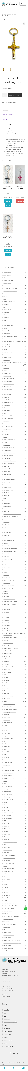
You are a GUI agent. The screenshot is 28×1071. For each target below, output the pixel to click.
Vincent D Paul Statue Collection (11, 916)
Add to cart (12, 95)
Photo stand (7, 720)
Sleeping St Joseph (8, 799)
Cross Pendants (7, 434)
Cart (5, 1016)
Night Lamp (6, 664)
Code (5, 413)
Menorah (6, 640)
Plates (5, 730)
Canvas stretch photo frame (10, 336)
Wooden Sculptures (8, 948)
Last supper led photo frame (10, 601)
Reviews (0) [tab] (5, 119)
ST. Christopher (7, 815)
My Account (4, 1068)
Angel (5, 293)
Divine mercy (7, 458)
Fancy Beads (6, 484)
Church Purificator (8, 402)
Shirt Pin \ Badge (8, 794)
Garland (5, 508)
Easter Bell (6, 466)
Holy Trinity (6, 556)
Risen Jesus (6, 757)
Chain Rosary (7, 360)
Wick (5, 929)
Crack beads (6, 421)
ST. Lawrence (7, 834)
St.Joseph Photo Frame (9, 855)
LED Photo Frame (8, 615)
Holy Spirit (6, 554)
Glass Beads (6, 522)
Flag (5, 498)
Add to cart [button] (8, 201)
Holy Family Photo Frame (10, 551)
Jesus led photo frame (9, 585)
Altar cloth (6, 285)
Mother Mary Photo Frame (10, 651)
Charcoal (6, 370)
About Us (6, 1010)
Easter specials (7, 474)
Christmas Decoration (9, 384)
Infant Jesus (7, 577)
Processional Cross (8, 738)
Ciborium (6, 408)
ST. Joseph (6, 826)
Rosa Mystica (7, 759)
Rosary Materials (8, 767)
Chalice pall (6, 368)
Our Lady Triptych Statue (10, 712)
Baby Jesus (6, 304)
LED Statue (6, 617)
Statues (5, 866)
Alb (4, 277)
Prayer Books (7, 733)
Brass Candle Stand (8, 325)
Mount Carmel (7, 656)
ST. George (6, 823)
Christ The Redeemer (9, 378)
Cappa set (6, 339)
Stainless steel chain (9, 863)
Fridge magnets (7, 506)
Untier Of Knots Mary (9, 908)
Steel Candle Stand (8, 871)
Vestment (6, 913)
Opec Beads (6, 680)
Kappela (5, 591)
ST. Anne (6, 807)
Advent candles (7, 275)
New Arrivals (6, 661)
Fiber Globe (6, 495)
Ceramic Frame (7, 357)
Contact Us (7, 1019)
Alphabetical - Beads (9, 280)
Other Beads (6, 688)
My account (7, 1028)
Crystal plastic (7, 450)
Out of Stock (20, 201)
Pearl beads (6, 714)
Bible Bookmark (7, 309)
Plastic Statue (7, 728)
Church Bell (6, 400)
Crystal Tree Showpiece (9, 453)
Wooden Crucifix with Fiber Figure (12, 940)
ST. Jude (6, 831)
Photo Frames (7, 717)
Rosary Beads (7, 765)
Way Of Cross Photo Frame (10, 924)
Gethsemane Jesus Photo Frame (11, 516)
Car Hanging (6, 344)
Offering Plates (7, 672)
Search (14, 1068)
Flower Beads (7, 503)
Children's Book (7, 373)
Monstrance (6, 645)
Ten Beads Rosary (8, 895)
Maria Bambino (7, 625)
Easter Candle (7, 469)
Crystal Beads (7, 445)
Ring (5, 754)
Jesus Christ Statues (9, 580)
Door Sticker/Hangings (9, 463)
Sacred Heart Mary (8, 775)
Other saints (7, 698)
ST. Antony (6, 810)
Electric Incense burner (9, 479)
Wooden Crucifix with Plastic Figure (12, 943)
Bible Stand (6, 315)
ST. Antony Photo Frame (9, 813)
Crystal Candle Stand (9, 447)
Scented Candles (8, 786)
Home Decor (6, 561)
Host (5, 564)
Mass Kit (6, 628)
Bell (4, 307)
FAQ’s (5, 1025)
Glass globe (6, 524)
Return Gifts (6, 752)
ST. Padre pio (7, 844)
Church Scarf (7, 405)
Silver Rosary (7, 797)
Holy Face (6, 543)
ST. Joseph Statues (8, 828)
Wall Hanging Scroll (8, 919)
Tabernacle (6, 890)
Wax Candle (6, 921)
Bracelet (6, 323)
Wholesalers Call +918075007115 (9, 10)
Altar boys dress (7, 283)
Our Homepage (8, 1031)
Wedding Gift (7, 927)
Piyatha (5, 725)
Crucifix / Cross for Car (9, 439)
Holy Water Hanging (8, 559)
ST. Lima (6, 836)
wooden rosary (7, 945)
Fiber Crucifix (7, 492)
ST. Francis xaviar (8, 820)
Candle (5, 328)
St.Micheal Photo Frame (9, 858)
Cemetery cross (7, 354)
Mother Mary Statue (8, 653)
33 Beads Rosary (7, 272)
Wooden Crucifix (7, 937)
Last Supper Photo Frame (10, 604)
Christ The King (7, 376)
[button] (24, 24)
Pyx (4, 741)
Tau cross (6, 892)
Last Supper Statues (8, 607)
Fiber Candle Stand (8, 490)
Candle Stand (7, 333)
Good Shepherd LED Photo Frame (11, 530)
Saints (5, 781)
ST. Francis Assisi (8, 818)
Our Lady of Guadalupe (9, 704)
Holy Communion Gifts (9, 540)
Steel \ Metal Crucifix (9, 868)
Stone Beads (7, 879)
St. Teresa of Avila (8, 850)
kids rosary (6, 596)
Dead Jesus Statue (8, 455)
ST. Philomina (7, 847)
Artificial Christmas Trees (10, 301)
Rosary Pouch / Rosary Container (11, 770)
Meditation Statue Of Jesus (10, 637)
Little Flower (7, 620)
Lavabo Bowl (7, 609)
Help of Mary (7, 535)
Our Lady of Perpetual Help (10, 709)
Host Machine (7, 567)
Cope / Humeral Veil (8, 418)
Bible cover (6, 312)
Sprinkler (6, 802)
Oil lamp (6, 677)
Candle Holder (7, 331)
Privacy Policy (7, 1034)
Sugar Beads (7, 882)
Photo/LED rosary (8, 722)
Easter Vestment (8, 477)
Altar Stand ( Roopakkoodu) (10, 288)
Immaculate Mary (8, 569)
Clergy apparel (7, 410)
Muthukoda (6, 659)
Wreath (5, 951)
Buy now (19, 95)
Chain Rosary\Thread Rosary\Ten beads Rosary (15, 362)
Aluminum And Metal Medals (10, 291)
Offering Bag (7, 669)
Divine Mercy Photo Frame (10, 461)
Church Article (7, 397)
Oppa (5, 685)
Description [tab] (5, 110)
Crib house (6, 423)
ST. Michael (6, 839)
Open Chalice (7, 682)
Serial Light (6, 789)
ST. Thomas (6, 852)
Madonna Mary (7, 623)
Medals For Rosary (8, 631)
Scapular (6, 783)
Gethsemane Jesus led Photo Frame (12, 514)
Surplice (5, 884)
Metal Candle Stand (8, 643)
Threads (6, 900)
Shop (5, 1043)
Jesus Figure (7, 583)
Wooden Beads (7, 932)
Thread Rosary (7, 897)
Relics (5, 749)
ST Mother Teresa (8, 805)
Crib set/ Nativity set (9, 426)
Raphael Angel (7, 746)
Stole (5, 876)
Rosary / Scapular (8, 762)
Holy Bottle (6, 538)
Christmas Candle (8, 381)
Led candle (6, 612)
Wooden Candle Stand (9, 935)
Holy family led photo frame (10, 548)
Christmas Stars (7, 392)
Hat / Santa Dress (8, 532)
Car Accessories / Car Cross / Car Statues (13, 341)
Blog (5, 1013)
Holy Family (6, 546)
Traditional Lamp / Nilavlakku (11, 905)
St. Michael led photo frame (10, 842)
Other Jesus (6, 690)
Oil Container (7, 675)
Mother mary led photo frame (11, 648)
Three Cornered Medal (9, 903)
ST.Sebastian (7, 860)
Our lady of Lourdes (8, 706)
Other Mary (6, 693)
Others (9, 14)
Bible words (6, 317)
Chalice (5, 365)
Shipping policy (8, 1040)
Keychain (14, 14)
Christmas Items (8, 389)
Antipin (5, 296)
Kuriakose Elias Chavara (9, 599)
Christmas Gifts (7, 386)
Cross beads (6, 431)
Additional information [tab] (8, 114)
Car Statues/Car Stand (9, 346)
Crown (5, 437)
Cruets (5, 442)
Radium (5, 743)
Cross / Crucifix (7, 429)
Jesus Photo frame (8, 588)
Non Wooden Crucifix (9, 667)
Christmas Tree (7, 394)
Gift (4, 519)
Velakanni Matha (8, 911)
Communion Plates (8, 416)
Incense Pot (6, 575)
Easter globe (7, 471)
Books (5, 320)
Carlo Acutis (6, 349)
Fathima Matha (7, 487)
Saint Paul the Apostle (9, 778)
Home (5, 14)
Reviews (6, 1037)
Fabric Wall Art (7, 482)
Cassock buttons (8, 352)
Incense (5, 572)
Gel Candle (6, 511)
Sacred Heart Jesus (8, 773)
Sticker (5, 874)
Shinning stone (7, 791)
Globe (5, 527)
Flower (5, 500)
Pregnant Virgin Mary (9, 736)
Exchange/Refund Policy (10, 1022)
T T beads (6, 887)
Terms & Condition (9, 1046)
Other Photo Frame (8, 696)
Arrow (5, 299)
